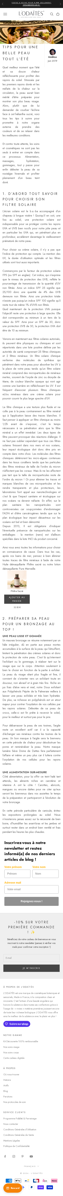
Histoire (7, 1080)
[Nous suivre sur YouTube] (31, 1156)
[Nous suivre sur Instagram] (13, 1156)
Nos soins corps (11, 1052)
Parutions (7, 1096)
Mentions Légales (11, 1140)
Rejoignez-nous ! (31, 901)
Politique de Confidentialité (16, 1146)
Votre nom (39, 867)
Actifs (6, 1085)
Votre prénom (13, 867)
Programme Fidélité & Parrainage (19, 1118)
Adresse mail (12, 882)
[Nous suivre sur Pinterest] (22, 1156)
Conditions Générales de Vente (18, 1135)
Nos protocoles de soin (14, 1102)
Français (30, 1166)
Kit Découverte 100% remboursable (20, 1041)
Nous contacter (10, 1124)
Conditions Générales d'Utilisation (19, 1129)
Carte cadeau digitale (13, 1058)
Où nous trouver (11, 1074)
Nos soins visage (11, 1047)
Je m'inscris (31, 968)
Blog (5, 1091)
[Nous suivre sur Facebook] (5, 1156)
